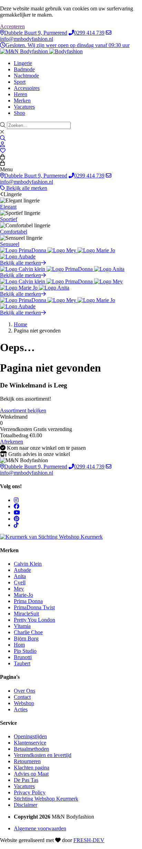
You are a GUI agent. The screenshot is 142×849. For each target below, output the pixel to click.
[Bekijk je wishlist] (3, 151)
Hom (19, 645)
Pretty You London (34, 620)
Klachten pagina (31, 767)
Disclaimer (25, 805)
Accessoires (27, 88)
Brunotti (23, 657)
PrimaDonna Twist (34, 607)
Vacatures (24, 107)
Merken (22, 100)
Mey (19, 589)
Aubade (22, 570)
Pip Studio (25, 651)
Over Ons (24, 691)
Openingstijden (30, 736)
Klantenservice (30, 743)
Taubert (22, 663)
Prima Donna (28, 601)
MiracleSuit (26, 614)
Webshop (24, 703)
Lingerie (23, 63)
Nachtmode (26, 76)
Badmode (24, 69)
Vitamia (22, 626)
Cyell (20, 582)
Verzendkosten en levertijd (42, 755)
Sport (20, 82)
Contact (22, 697)
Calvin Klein (28, 564)
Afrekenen (11, 442)
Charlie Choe (28, 632)
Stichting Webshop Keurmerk (46, 799)
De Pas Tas (26, 780)
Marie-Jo (23, 595)
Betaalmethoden (31, 749)
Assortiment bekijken (23, 410)
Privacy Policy (29, 792)
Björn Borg (26, 638)
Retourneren (27, 761)
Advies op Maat (31, 774)
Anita (20, 576)
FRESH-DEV (88, 840)
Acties (21, 709)
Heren (20, 94)
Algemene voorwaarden (40, 828)
